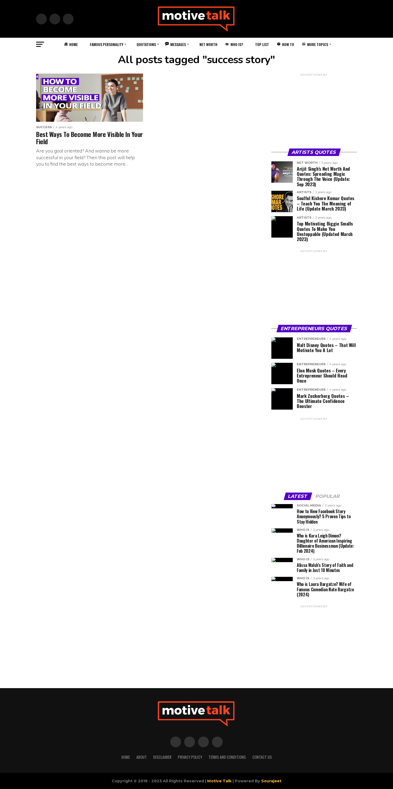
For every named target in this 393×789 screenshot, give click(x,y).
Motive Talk (219, 781)
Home (125, 757)
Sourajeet (271, 781)
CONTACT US (262, 757)
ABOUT (141, 757)
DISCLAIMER (162, 757)
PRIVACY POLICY (190, 757)
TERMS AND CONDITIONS (227, 757)
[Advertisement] (314, 110)
